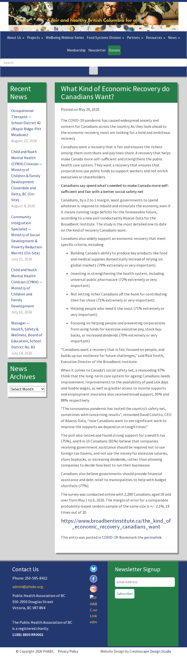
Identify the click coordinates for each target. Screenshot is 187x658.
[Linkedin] (93, 609)
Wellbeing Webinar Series (65, 37)
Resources (154, 37)
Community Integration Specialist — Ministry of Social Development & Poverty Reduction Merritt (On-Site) (26, 234)
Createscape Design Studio (150, 651)
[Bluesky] (93, 568)
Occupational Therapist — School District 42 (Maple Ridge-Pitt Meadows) (26, 122)
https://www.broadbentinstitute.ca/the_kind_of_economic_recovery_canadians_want (116, 523)
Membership (76, 50)
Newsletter (97, 50)
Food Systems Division (104, 37)
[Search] (93, 71)
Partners (134, 37)
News (173, 37)
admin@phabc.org (27, 586)
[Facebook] (93, 578)
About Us (14, 37)
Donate (114, 50)
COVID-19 (110, 537)
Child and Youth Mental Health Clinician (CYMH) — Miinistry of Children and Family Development (26, 287)
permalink (152, 537)
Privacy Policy (68, 651)
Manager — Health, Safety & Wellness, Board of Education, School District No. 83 (26, 334)
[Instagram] (93, 588)
